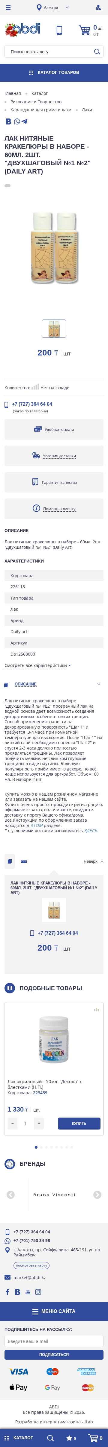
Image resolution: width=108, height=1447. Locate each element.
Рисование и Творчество (36, 101)
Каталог (40, 93)
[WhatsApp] (16, 121)
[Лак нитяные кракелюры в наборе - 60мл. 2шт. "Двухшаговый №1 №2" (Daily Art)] (54, 247)
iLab (89, 1422)
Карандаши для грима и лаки (40, 110)
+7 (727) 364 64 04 (32, 404)
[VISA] (18, 1372)
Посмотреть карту (31, 1265)
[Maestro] (52, 1372)
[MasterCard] (87, 1388)
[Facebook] (7, 1292)
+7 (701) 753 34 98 (32, 1240)
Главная (12, 93)
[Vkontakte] (18, 1292)
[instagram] (38, 1292)
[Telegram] (24, 121)
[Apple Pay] (18, 1388)
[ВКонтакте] (8, 121)
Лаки (87, 110)
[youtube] (28, 1292)
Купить (79, 1123)
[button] (36, 1147)
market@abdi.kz (30, 1277)
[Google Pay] (52, 1388)
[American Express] (86, 1372)
